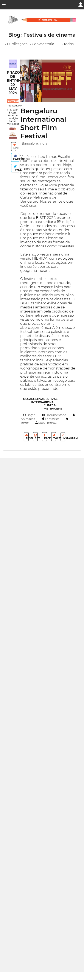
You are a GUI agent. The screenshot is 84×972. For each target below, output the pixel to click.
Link (14, 148)
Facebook (15, 159)
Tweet (15, 169)
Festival (26, 438)
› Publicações (16, 44)
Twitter (54, 438)
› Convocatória (42, 44)
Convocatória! (16, 101)
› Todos (68, 44)
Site (36, 438)
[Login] (80, 4)
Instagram (63, 438)
